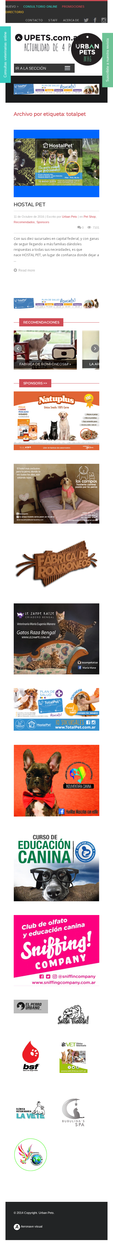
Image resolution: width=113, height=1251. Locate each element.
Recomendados (24, 222)
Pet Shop (90, 216)
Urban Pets (69, 216)
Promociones (73, 6)
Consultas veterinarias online (5, 55)
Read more (26, 270)
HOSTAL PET (30, 205)
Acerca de (71, 20)
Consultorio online (40, 6)
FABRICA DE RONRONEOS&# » (45, 364)
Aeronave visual (31, 1226)
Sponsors (42, 222)
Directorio (14, 12)
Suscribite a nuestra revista (108, 60)
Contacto (34, 20)
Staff (53, 20)
